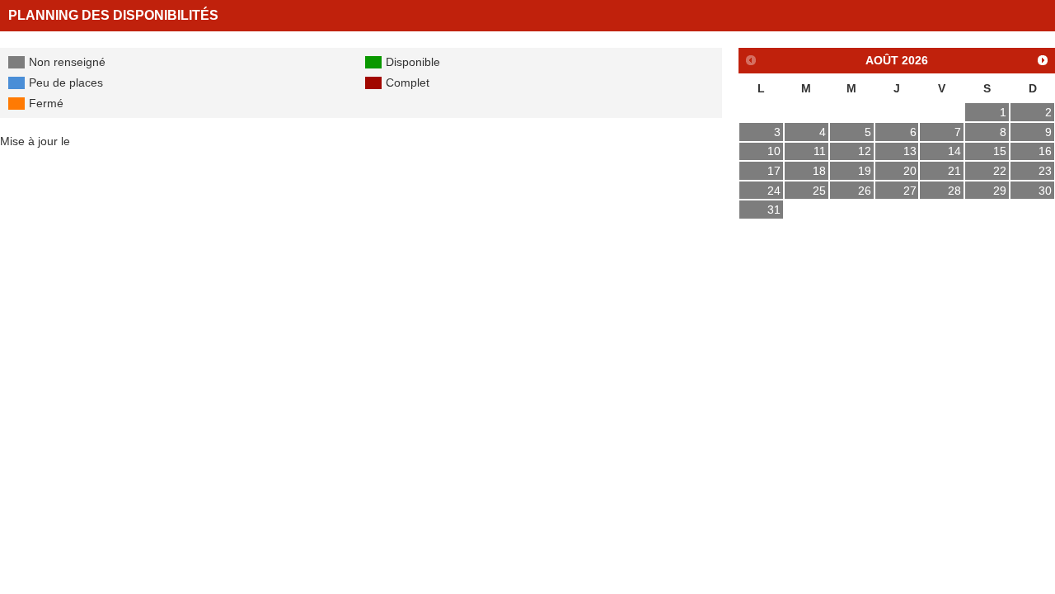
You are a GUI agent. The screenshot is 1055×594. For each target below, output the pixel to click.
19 (864, 170)
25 (819, 190)
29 (999, 190)
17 (774, 170)
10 (774, 151)
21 (954, 170)
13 (910, 151)
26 (864, 190)
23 (1045, 170)
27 (910, 190)
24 (774, 190)
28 (954, 190)
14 (954, 151)
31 (774, 209)
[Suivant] (1043, 60)
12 (864, 151)
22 (999, 170)
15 (999, 151)
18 (819, 170)
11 (820, 151)
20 (910, 170)
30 (1045, 190)
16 (1045, 151)
